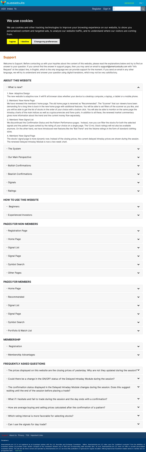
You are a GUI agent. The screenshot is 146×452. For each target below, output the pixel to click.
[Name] (143, 8)
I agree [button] (12, 41)
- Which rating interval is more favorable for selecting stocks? (39, 415)
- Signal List (12, 247)
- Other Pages (13, 272)
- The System (13, 148)
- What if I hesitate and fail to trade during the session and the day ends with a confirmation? (56, 399)
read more (18, 450)
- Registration (14, 346)
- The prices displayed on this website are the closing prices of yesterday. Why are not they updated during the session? (71, 370)
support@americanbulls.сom (114, 66)
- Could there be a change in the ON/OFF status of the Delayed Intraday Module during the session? (60, 378)
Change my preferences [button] (45, 41)
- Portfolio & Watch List (19, 330)
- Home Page (13, 239)
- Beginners (12, 206)
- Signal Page (13, 255)
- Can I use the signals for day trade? (26, 424)
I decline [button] (25, 41)
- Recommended (15, 296)
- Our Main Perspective (18, 157)
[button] (142, 3)
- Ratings (11, 190)
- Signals (11, 182)
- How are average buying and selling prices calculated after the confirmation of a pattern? (55, 407)
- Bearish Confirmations (19, 173)
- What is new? (14, 87)
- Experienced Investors (19, 214)
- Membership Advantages (20, 354)
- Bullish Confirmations (18, 165)
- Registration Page (16, 230)
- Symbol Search (15, 264)
